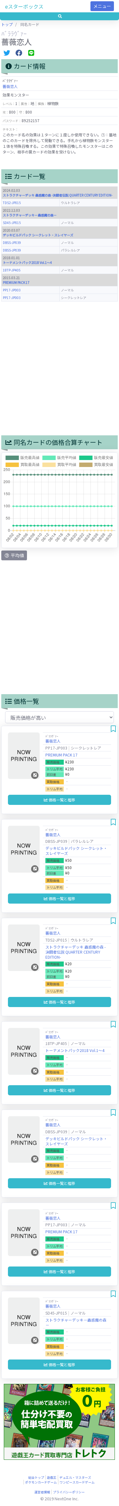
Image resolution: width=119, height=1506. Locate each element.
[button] (59, 16)
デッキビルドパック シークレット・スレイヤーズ (38, 235)
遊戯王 (51, 1477)
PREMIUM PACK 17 (16, 282)
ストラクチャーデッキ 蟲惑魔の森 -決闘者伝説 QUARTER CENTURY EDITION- (57, 195)
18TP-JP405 (12, 270)
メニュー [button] (102, 6)
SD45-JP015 (12, 222)
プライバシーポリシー (69, 1492)
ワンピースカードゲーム (77, 1482)
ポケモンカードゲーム (41, 1482)
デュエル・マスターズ (75, 1477)
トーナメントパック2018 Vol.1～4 (27, 262)
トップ (7, 24)
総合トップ (36, 1477)
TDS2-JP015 (12, 202)
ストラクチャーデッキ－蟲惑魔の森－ (30, 215)
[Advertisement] (59, 368)
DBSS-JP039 (12, 242)
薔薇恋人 (10, 86)
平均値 (17, 555)
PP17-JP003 (12, 290)
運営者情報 (42, 1492)
